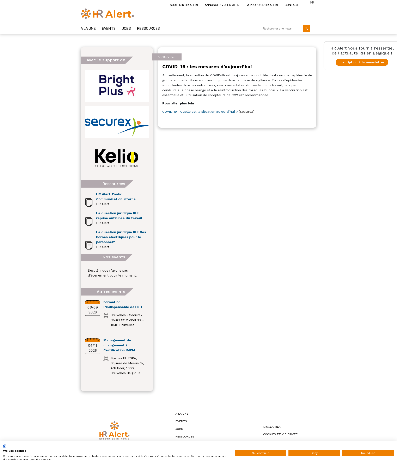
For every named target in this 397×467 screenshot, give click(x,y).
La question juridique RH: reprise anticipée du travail (119, 215)
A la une (88, 28)
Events (109, 28)
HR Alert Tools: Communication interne (116, 196)
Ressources (148, 28)
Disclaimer (272, 426)
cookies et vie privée (280, 434)
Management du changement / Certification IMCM (119, 345)
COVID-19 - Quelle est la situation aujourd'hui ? (200, 111)
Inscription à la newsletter (362, 62)
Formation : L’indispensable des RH (122, 304)
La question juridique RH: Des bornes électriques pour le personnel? (121, 237)
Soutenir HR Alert (184, 5)
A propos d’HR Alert (263, 5)
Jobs (126, 28)
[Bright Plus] (117, 86)
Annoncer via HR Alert (223, 5)
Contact (292, 5)
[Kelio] (117, 158)
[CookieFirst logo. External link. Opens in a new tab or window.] (4, 446)
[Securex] (117, 122)
